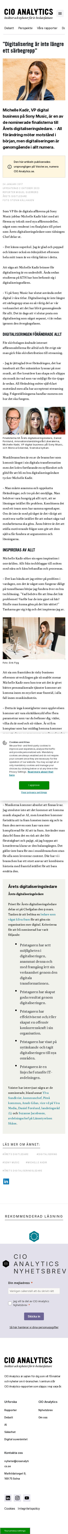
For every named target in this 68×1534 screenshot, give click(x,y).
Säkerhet (10, 1431)
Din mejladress (19, 1283)
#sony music (11, 1162)
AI (5, 1424)
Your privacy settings (15, 1530)
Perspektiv (25, 28)
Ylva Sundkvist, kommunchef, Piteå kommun (29, 1098)
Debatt (9, 28)
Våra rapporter (47, 28)
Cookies (9, 1508)
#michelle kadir (36, 1162)
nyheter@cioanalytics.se (16, 1464)
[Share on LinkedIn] (6, 1181)
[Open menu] (60, 13)
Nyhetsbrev (45, 1410)
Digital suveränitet (15, 1439)
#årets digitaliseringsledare (22, 1170)
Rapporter (10, 1410)
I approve (33, 785)
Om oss (43, 1417)
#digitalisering (47, 1154)
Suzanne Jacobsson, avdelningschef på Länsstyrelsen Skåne (30, 1118)
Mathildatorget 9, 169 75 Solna (15, 1476)
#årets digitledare (16, 1154)
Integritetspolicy (29, 1508)
